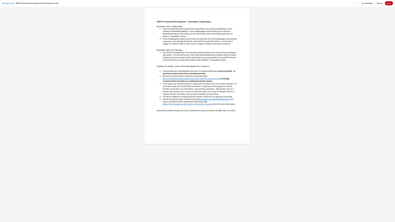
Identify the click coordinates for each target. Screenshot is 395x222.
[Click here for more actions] (357, 3)
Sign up (379, 3)
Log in (389, 3)
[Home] (8, 3)
